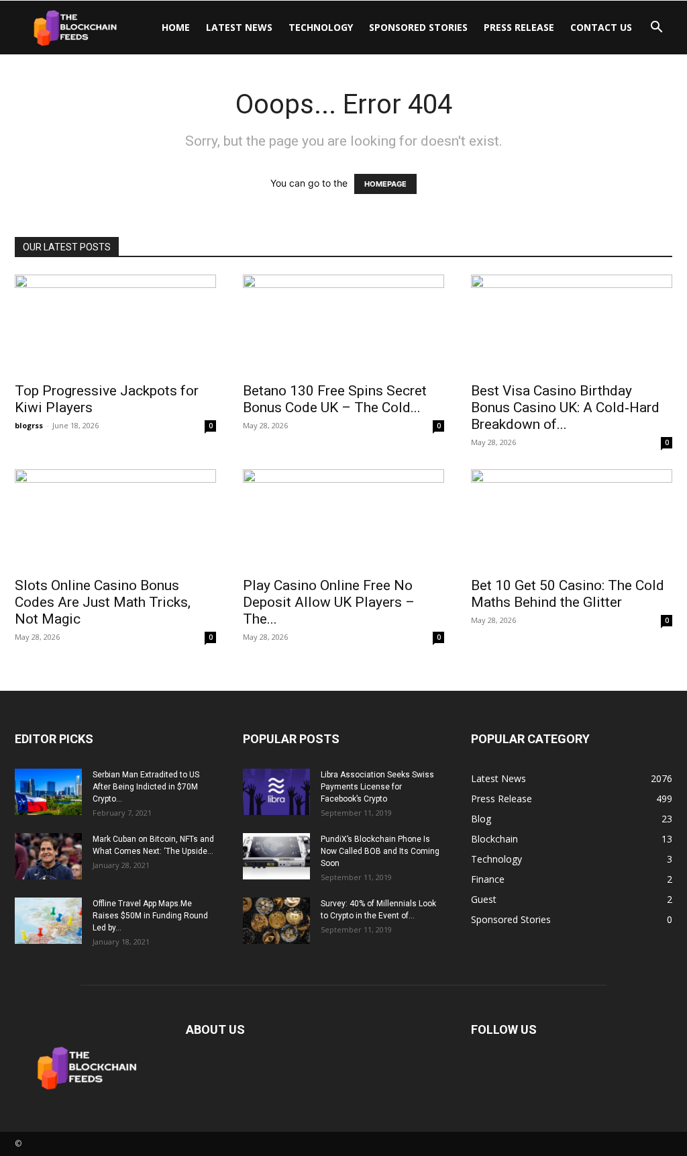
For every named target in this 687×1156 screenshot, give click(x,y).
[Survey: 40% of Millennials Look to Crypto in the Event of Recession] (276, 921)
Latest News (239, 27)
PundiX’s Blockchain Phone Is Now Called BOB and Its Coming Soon (380, 851)
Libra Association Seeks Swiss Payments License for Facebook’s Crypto (377, 787)
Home (176, 27)
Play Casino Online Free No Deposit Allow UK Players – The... (329, 602)
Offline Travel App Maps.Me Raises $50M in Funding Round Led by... (150, 915)
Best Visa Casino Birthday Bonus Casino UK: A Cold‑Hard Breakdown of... (565, 407)
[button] (656, 28)
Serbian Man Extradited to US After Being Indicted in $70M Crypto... (146, 787)
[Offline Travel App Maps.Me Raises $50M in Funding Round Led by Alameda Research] (48, 921)
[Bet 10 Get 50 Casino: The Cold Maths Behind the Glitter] (571, 519)
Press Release (519, 27)
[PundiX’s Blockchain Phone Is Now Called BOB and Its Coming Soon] (276, 856)
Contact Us (601, 27)
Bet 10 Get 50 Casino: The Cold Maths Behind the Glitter (567, 593)
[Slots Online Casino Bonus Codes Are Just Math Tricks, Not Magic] (115, 519)
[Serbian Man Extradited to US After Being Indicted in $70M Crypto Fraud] (48, 792)
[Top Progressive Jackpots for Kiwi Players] (115, 324)
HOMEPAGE (385, 184)
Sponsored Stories (418, 27)
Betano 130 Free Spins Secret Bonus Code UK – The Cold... (335, 399)
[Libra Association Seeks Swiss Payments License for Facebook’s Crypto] (276, 792)
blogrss (29, 425)
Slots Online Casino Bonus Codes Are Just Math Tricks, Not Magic (103, 602)
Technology (320, 27)
